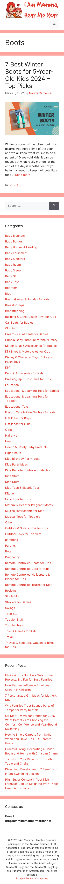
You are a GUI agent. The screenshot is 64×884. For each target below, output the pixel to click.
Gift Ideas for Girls (17, 424)
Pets (8, 551)
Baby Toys (12, 282)
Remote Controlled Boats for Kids (28, 563)
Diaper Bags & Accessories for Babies (31, 345)
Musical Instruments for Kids (24, 511)
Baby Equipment (16, 253)
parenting (11, 540)
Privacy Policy (24, 878)
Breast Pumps (14, 305)
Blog (8, 293)
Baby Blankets (15, 235)
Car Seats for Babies (19, 322)
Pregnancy (12, 557)
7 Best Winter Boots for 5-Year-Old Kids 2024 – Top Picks (29, 75)
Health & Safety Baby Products (26, 447)
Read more (22, 175)
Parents (10, 545)
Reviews (11, 590)
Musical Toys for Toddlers (22, 516)
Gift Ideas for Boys (18, 418)
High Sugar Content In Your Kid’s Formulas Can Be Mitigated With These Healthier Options (32, 784)
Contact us (41, 878)
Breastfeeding (14, 311)
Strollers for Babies (18, 602)
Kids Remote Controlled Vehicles (27, 470)
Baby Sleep (13, 270)
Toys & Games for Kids (21, 631)
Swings (10, 608)
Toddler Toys (14, 625)
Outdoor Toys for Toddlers (23, 534)
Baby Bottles (14, 241)
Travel (9, 637)
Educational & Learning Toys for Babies (32, 390)
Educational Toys (17, 406)
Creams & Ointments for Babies (26, 334)
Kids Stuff (16, 185)
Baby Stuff (12, 276)
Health (9, 441)
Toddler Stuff (14, 619)
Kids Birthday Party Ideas (22, 458)
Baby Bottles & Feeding (21, 247)
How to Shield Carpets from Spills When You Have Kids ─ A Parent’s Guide (28, 739)
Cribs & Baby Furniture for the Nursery (31, 340)
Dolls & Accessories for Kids (24, 373)
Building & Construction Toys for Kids (30, 316)
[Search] (54, 206)
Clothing (10, 328)
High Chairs (13, 453)
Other (9, 522)
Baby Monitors (15, 259)
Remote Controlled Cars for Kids (27, 568)
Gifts (8, 429)
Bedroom (11, 287)
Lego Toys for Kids (18, 499)
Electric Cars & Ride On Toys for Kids (30, 412)
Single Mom (13, 596)
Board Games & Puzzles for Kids (27, 299)
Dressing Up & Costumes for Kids (28, 379)
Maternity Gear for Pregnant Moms (29, 505)
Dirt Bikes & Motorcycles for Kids (27, 351)
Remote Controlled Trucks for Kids (28, 584)
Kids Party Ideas (16, 464)
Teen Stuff (12, 613)
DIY (7, 367)
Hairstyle (11, 435)
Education (12, 385)
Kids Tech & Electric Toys (22, 487)
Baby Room (13, 264)
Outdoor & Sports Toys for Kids (26, 528)
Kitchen (10, 493)
